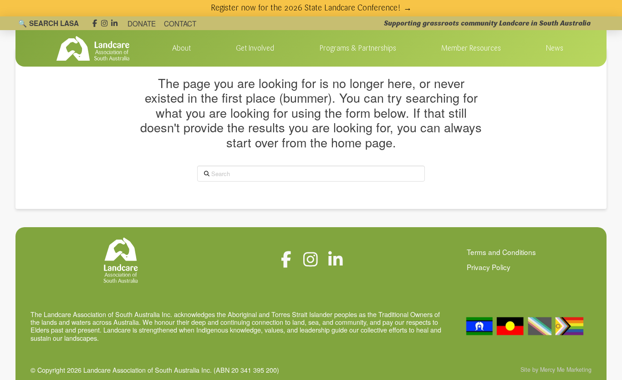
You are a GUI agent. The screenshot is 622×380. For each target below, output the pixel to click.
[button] (181, 48)
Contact (180, 23)
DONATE (141, 23)
